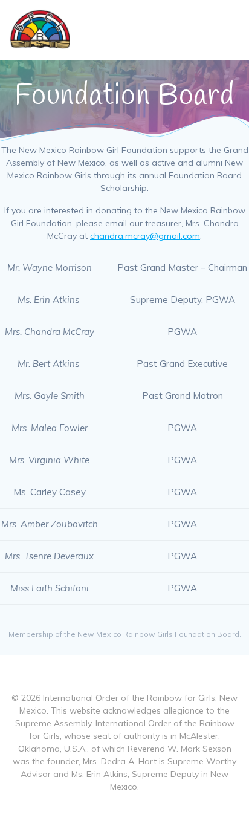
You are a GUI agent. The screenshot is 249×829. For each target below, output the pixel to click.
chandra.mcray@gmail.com (145, 235)
